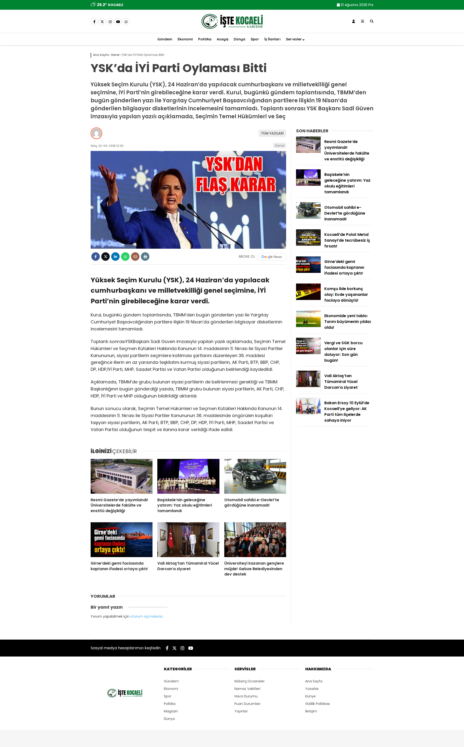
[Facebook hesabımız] (94, 21)
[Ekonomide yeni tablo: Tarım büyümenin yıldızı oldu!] (308, 325)
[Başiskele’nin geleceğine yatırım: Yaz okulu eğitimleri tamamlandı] (188, 476)
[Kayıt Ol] (353, 21)
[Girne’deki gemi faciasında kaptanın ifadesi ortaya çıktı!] (121, 539)
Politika (204, 39)
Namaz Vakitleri (247, 688)
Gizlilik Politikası (317, 703)
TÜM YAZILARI (272, 133)
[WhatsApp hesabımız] (126, 21)
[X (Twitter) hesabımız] (102, 21)
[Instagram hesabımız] (110, 21)
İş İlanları (272, 39)
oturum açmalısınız (146, 616)
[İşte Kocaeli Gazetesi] (232, 29)
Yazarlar (312, 688)
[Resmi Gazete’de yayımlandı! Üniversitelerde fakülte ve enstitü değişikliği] (121, 476)
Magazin (171, 711)
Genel (279, 145)
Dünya (239, 39)
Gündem (164, 39)
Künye (310, 696)
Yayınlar (241, 711)
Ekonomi (185, 39)
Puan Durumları (247, 703)
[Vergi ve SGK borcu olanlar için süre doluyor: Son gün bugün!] (308, 353)
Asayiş (222, 39)
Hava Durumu (246, 696)
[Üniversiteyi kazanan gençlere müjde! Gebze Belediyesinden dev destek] (255, 539)
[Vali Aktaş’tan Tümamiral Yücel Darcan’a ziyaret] (188, 539)
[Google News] (271, 256)
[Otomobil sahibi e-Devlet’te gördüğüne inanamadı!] (255, 476)
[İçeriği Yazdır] (145, 256)
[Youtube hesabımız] (118, 21)
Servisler (294, 39)
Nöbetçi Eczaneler (249, 681)
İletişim (311, 711)
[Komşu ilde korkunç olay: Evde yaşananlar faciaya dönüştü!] (308, 298)
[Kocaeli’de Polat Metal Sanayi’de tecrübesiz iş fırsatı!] (308, 244)
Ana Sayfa (313, 681)
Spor (255, 39)
